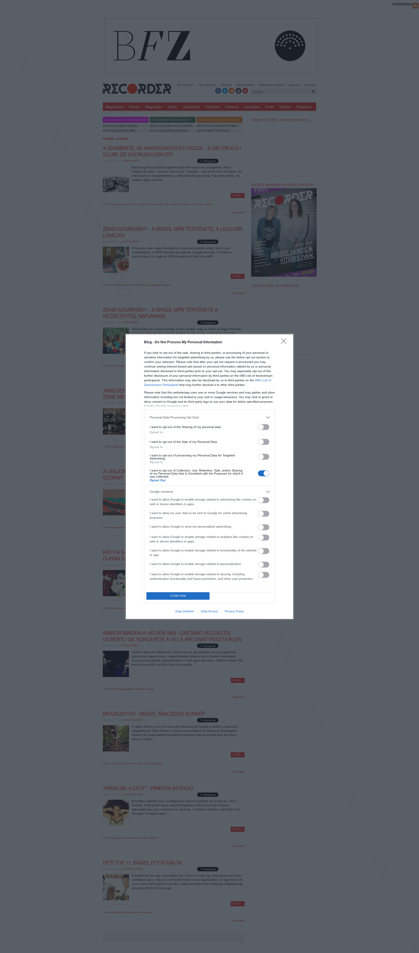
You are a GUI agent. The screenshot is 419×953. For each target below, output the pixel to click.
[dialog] (209, 476)
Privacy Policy (234, 611)
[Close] (285, 342)
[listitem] (209, 417)
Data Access (209, 611)
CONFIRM (178, 595)
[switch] (263, 427)
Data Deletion (184, 611)
